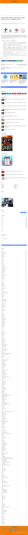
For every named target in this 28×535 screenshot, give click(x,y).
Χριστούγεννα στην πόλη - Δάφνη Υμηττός (10, 129)
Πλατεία (14, 308)
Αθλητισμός (2, 187)
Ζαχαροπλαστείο (14, 446)
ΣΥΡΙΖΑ (14, 289)
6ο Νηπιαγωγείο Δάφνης (14, 492)
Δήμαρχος (14, 276)
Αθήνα (14, 290)
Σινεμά (14, 287)
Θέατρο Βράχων (14, 265)
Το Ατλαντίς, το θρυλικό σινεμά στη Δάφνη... (10, 112)
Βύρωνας (14, 264)
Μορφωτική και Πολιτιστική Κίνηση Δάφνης (14, 353)
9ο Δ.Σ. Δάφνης (14, 401)
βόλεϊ (14, 487)
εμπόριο (14, 412)
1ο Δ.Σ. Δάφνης (14, 375)
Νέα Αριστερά (14, 480)
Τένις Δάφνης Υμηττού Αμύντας (14, 453)
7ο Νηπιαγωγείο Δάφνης (14, 444)
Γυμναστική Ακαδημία (14, 346)
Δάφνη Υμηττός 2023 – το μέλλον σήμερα (14, 433)
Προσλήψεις (2, 186)
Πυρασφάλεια (14, 332)
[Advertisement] (14, 9)
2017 (14, 227)
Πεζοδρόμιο (14, 320)
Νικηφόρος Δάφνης (14, 513)
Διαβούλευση (14, 391)
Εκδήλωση (14, 252)
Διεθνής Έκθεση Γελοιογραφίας (14, 421)
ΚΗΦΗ (14, 435)
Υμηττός (7, 58)
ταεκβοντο (14, 455)
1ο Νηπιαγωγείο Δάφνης (14, 489)
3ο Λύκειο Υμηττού (14, 442)
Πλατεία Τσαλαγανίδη (14, 397)
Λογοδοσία (14, 341)
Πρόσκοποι (14, 409)
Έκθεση (14, 335)
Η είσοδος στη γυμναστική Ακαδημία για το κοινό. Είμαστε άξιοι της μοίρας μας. (14, 119)
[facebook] (3, 93)
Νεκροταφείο (14, 436)
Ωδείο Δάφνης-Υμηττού (14, 399)
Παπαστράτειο (14, 447)
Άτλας (14, 467)
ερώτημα (14, 521)
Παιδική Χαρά (14, 342)
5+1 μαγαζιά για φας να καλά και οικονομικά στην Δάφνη (12, 122)
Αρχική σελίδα (2, 15)
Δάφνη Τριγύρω (16, 188)
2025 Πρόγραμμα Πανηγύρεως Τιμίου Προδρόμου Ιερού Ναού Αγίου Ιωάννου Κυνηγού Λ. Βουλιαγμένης (15, 109)
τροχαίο (14, 488)
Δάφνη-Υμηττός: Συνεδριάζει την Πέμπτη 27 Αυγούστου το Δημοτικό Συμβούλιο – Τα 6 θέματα (15, 99)
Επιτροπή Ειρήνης (14, 503)
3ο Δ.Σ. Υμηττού (14, 431)
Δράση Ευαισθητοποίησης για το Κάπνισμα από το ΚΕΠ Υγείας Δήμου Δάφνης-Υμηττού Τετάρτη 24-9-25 (5, 81)
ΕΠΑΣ (14, 502)
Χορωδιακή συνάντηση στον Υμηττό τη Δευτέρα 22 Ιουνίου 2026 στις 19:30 (14, 174)
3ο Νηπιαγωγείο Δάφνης (14, 432)
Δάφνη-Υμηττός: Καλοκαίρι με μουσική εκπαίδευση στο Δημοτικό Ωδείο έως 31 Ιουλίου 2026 (15, 106)
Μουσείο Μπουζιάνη (14, 319)
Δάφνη (2, 184)
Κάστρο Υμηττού (14, 366)
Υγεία (5, 58)
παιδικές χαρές (14, 523)
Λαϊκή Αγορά (14, 476)
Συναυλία (14, 309)
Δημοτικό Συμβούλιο (14, 253)
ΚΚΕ (14, 311)
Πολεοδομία (14, 398)
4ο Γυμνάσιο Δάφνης (14, 443)
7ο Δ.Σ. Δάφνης (14, 390)
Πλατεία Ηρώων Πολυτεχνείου (14, 481)
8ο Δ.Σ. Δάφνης (14, 465)
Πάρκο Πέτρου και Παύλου (14, 344)
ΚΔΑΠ (14, 357)
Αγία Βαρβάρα (14, 322)
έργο (14, 379)
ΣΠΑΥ (14, 355)
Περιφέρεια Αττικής (14, 301)
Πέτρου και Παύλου (14, 345)
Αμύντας (14, 263)
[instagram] (19, 93)
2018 (14, 226)
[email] (24, 93)
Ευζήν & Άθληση (14, 356)
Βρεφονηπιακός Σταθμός (14, 299)
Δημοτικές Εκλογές (14, 275)
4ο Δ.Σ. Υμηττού (14, 389)
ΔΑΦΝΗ (14, 499)
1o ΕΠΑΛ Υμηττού (14, 380)
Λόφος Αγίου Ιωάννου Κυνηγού (14, 477)
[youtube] (14, 93)
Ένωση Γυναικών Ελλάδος (14, 402)
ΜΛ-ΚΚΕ (14, 479)
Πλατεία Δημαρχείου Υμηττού (14, 354)
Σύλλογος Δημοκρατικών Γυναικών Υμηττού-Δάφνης (14, 411)
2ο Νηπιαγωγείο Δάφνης (14, 490)
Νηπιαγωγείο (14, 377)
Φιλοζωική (14, 296)
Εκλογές (14, 274)
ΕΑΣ (14, 501)
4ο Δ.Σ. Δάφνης (14, 400)
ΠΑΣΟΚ (14, 312)
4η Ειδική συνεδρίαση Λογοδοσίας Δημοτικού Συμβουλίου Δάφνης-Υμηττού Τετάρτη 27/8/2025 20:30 (15, 126)
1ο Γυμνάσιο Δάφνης (14, 413)
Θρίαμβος (14, 434)
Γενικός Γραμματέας (14, 468)
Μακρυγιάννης (14, 334)
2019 (14, 225)
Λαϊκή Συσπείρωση (14, 288)
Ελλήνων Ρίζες (14, 423)
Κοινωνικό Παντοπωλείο (14, 510)
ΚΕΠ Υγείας (5, 15)
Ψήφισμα (14, 386)
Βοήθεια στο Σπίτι (14, 498)
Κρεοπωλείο (14, 512)
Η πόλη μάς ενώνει (14, 310)
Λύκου (14, 478)
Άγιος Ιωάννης (14, 324)
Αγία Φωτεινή (14, 323)
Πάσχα (14, 330)
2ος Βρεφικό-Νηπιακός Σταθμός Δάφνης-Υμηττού (14, 457)
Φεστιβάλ (14, 367)
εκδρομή (14, 368)
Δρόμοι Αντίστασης (14, 422)
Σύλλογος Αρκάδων (14, 364)
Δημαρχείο (14, 420)
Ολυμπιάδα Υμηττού (14, 378)
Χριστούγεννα (14, 278)
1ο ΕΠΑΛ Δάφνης (14, 387)
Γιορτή (14, 279)
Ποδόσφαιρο (14, 343)
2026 (14, 217)
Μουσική (14, 333)
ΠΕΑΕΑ (14, 514)
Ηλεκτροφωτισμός (14, 321)
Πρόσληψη (14, 285)
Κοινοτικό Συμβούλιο (14, 300)
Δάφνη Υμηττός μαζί (14, 365)
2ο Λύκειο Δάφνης (14, 456)
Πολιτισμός (15, 186)
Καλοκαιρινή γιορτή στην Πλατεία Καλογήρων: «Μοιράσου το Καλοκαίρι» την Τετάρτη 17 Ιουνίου (15, 178)
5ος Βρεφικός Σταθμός (14, 491)
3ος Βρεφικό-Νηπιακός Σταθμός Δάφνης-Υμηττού (14, 458)
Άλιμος (14, 466)
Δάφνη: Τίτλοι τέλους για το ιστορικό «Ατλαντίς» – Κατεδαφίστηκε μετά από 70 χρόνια (15, 102)
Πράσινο (14, 331)
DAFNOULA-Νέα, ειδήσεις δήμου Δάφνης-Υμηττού (15, 67)
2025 (14, 218)
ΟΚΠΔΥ (14, 298)
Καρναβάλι (14, 424)
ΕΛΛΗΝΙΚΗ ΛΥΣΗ (14, 445)
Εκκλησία (15, 187)
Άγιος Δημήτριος (14, 286)
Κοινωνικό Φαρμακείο (14, 511)
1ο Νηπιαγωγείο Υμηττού (14, 388)
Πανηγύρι (14, 297)
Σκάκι (14, 410)
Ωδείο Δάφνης (14, 454)
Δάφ (14, 500)
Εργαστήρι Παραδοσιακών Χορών (14, 376)
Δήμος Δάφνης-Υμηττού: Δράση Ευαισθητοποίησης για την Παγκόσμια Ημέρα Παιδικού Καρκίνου (14, 81)
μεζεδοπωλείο (14, 522)
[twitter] (9, 93)
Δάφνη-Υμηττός (14, 469)
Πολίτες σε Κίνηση (14, 267)
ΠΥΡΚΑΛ (14, 254)
